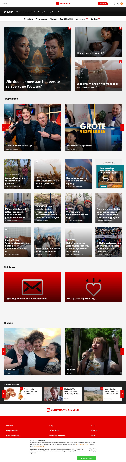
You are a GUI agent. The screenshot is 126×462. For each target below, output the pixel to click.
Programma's (41, 19)
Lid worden (81, 19)
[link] (23, 394)
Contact (94, 19)
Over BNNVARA (66, 19)
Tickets (53, 19)
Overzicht (28, 19)
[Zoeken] (110, 4)
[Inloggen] (118, 4)
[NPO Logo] (121, 3)
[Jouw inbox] (114, 3)
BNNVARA (8, 12)
